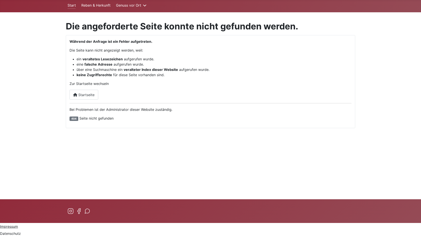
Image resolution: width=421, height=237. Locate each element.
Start (72, 5)
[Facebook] (79, 211)
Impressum (9, 226)
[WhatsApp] (87, 211)
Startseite (86, 95)
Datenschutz (10, 233)
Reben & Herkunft (96, 5)
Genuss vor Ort (128, 5)
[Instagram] (71, 211)
